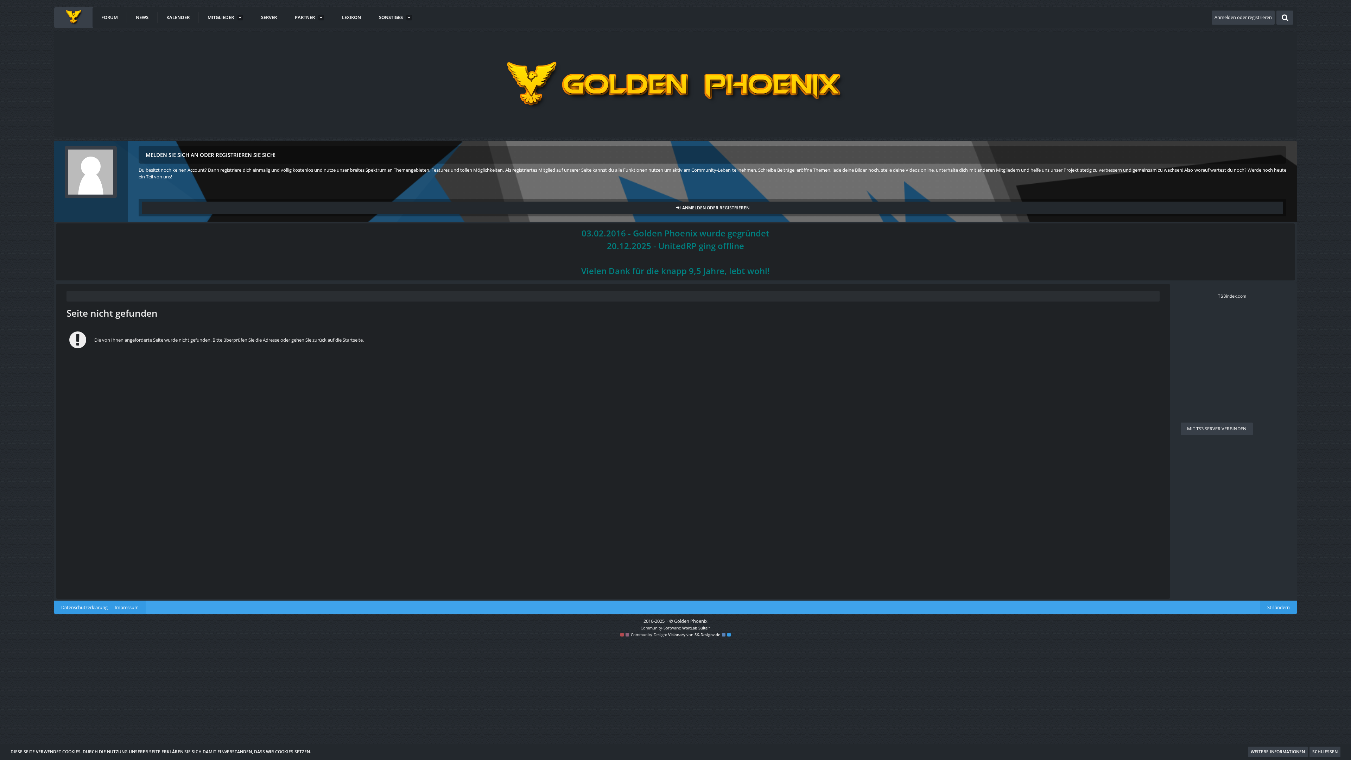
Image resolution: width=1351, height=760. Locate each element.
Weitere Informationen (1278, 752)
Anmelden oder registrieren (1243, 17)
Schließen (1325, 752)
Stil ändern (1278, 607)
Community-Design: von (675, 634)
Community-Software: (675, 628)
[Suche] (1284, 18)
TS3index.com (1232, 296)
